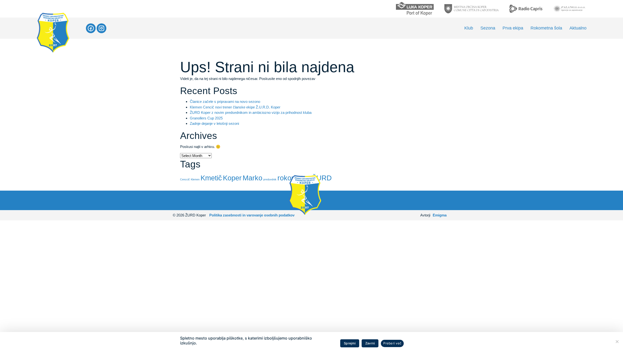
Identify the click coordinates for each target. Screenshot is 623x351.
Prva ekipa (513, 28)
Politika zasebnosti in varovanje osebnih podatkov (251, 215)
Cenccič (185, 179)
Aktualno (577, 28)
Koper (232, 178)
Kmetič (211, 178)
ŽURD (322, 178)
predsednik (269, 179)
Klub (468, 28)
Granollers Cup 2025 (206, 118)
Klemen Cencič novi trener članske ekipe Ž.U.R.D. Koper (235, 107)
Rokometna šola (546, 28)
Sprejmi (350, 343)
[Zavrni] (616, 341)
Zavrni (370, 343)
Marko (252, 178)
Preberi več (392, 343)
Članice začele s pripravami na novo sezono (225, 101)
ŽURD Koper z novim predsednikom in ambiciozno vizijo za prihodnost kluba (251, 112)
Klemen (195, 179)
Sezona (487, 28)
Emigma (440, 215)
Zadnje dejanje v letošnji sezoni (214, 123)
